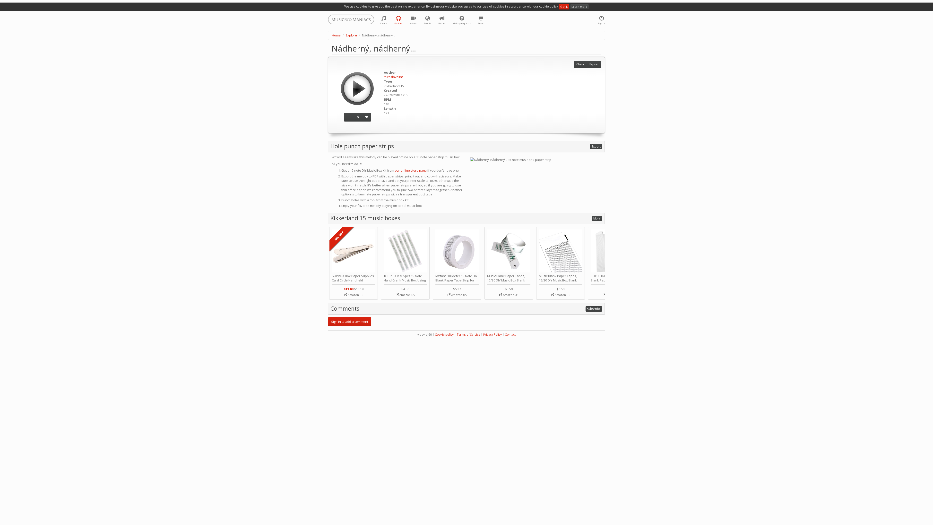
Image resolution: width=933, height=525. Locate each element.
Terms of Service (468, 334)
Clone (580, 64)
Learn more (579, 7)
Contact (510, 334)
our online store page (411, 170)
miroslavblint (393, 77)
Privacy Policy (492, 334)
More (597, 218)
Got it (564, 7)
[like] (366, 117)
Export (593, 64)
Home (336, 35)
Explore (351, 35)
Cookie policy (444, 334)
